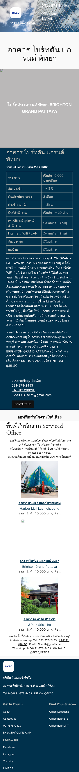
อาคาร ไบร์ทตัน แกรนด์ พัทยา (39, 561)
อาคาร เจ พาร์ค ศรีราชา (39, 619)
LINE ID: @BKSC (23, 390)
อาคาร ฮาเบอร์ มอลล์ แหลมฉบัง (40, 503)
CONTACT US (23, 404)
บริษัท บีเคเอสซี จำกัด (22, 23)
